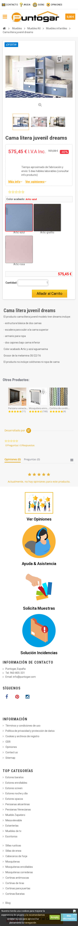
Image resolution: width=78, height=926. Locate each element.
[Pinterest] (17, 697)
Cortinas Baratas (15, 893)
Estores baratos (14, 777)
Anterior (6, 122)
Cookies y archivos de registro (22, 736)
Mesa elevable (13, 820)
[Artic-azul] (19, 217)
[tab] (13, 460)
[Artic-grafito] (47, 217)
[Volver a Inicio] (4, 28)
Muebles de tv (13, 831)
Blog (8, 902)
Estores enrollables (16, 782)
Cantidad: (11, 282)
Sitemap (10, 757)
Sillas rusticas (13, 845)
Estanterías (12, 825)
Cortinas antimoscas (17, 877)
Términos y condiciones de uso (22, 725)
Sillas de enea (13, 850)
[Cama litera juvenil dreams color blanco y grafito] (57, 122)
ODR (8, 741)
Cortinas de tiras (14, 883)
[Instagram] (27, 697)
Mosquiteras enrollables (19, 866)
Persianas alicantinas (17, 804)
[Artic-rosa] (19, 249)
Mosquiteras (12, 861)
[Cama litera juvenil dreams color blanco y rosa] (39, 122)
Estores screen (13, 788)
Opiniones (11, 747)
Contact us (11, 752)
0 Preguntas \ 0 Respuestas (19, 445)
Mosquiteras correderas (19, 872)
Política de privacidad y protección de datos (30, 730)
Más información (69, 917)
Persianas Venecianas (18, 809)
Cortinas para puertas (17, 888)
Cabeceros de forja (16, 856)
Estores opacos (14, 798)
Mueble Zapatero (15, 815)
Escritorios (11, 836)
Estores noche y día (16, 793)
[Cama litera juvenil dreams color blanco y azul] (21, 122)
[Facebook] (7, 697)
